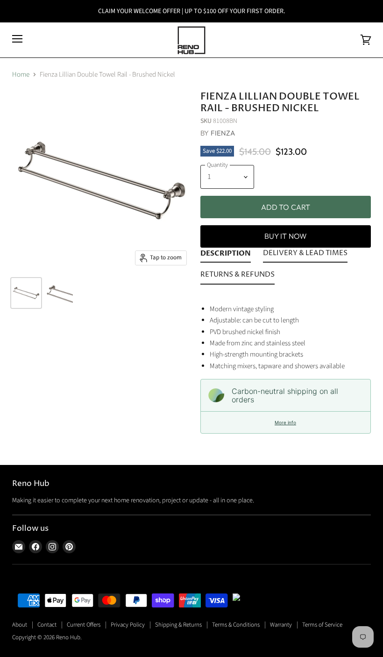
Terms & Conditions (236, 625)
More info (285, 422)
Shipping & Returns (178, 625)
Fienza (223, 133)
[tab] (225, 255)
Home (20, 75)
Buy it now (285, 236)
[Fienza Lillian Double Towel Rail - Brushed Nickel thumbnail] (26, 293)
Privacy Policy (128, 625)
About (19, 625)
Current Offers (83, 625)
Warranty (281, 625)
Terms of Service (322, 625)
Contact (47, 625)
